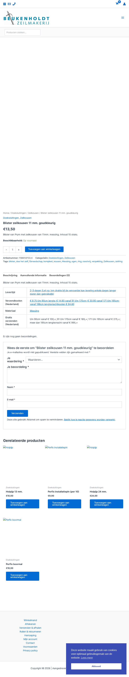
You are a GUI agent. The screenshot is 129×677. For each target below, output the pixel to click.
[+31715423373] (14, 4)
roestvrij (87, 261)
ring (79, 261)
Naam (11, 387)
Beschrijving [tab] (10, 275)
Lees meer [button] (87, 657)
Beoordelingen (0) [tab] (59, 275)
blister (12, 261)
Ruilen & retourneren (30, 631)
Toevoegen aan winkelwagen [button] (18, 503)
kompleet (48, 261)
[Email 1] (9, 4)
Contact (30, 643)
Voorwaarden (30, 646)
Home (6, 213)
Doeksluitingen (18, 213)
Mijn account (30, 639)
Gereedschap (35, 261)
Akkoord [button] (96, 666)
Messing (66, 261)
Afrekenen (30, 624)
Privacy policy (30, 650)
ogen (74, 261)
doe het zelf (22, 261)
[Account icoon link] (124, 4)
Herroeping (30, 635)
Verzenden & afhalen (30, 627)
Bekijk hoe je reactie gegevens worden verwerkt (89, 419)
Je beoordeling (18, 367)
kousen (57, 261)
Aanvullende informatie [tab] (33, 275)
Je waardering (15, 360)
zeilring (118, 261)
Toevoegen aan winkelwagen (44, 249)
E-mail (11, 399)
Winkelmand (30, 620)
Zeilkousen (33, 213)
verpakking (97, 261)
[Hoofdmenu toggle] (123, 18)
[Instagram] (4, 4)
